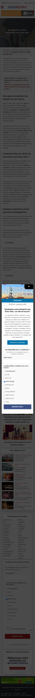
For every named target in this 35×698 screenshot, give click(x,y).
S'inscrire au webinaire (17, 342)
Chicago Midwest (10, 391)
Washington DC (9, 385)
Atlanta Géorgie (9, 381)
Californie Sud (9, 398)
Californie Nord (9, 395)
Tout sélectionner (10, 371)
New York (8, 378)
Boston (7, 388)
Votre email (8, 357)
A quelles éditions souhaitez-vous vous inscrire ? (16, 367)
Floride (7, 374)
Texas (7, 402)
